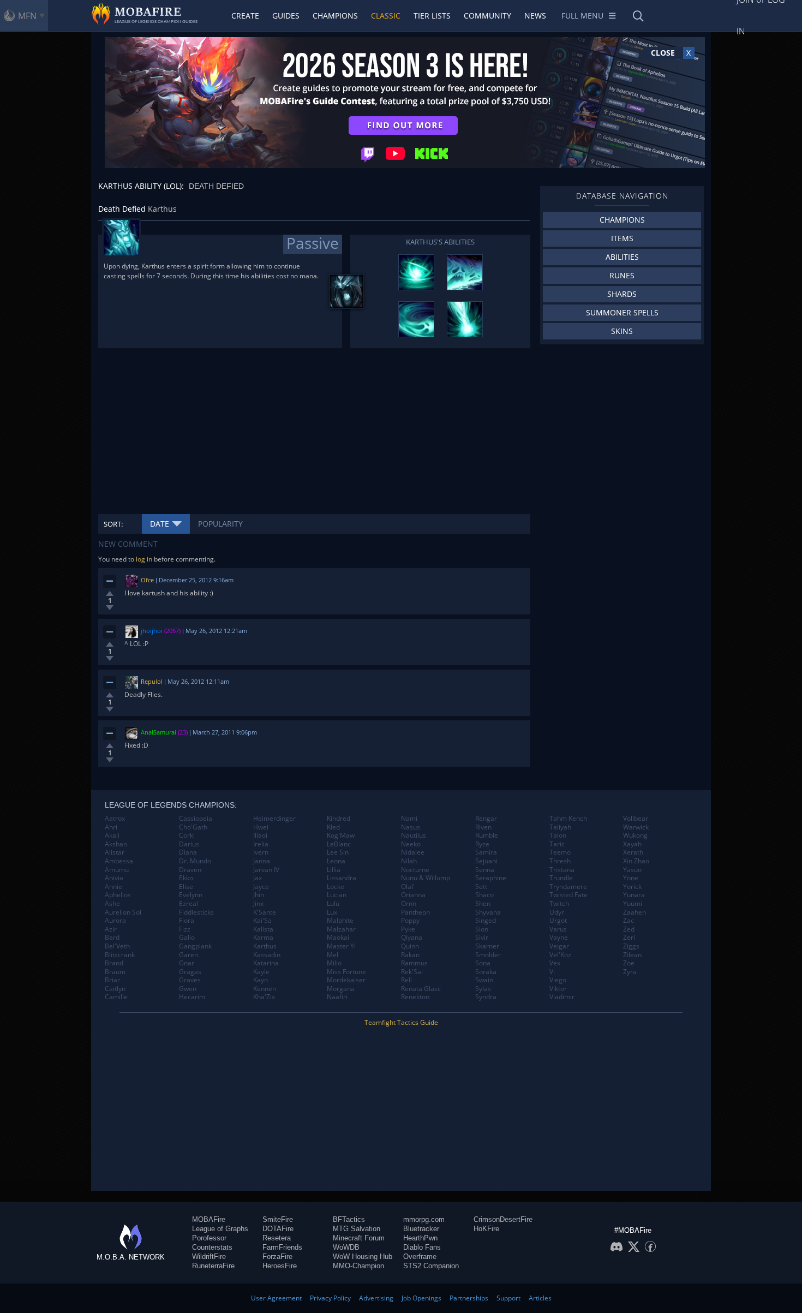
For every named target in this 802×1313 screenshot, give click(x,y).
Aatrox (115, 818)
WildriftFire (209, 1256)
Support (508, 1298)
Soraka (485, 972)
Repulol (152, 681)
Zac (628, 920)
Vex (554, 963)
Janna (261, 861)
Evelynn (190, 895)
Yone (630, 878)
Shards (622, 294)
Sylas (483, 988)
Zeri (629, 937)
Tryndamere (568, 886)
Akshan (116, 844)
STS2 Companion (431, 1266)
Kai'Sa (262, 920)
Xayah (632, 844)
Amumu (117, 870)
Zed (629, 929)
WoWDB (346, 1247)
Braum (115, 972)
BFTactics (349, 1219)
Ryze (482, 844)
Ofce (147, 580)
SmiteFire (277, 1219)
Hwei (260, 827)
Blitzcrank (120, 955)
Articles (540, 1298)
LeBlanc (339, 844)
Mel (332, 955)
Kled (333, 827)
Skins (622, 331)
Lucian (336, 895)
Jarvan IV (266, 870)
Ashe (112, 903)
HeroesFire (279, 1266)
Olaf (407, 886)
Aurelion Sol (123, 912)
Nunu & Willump (425, 878)
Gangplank (195, 946)
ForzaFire (277, 1256)
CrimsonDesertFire (503, 1219)
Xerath (633, 852)
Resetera (276, 1238)
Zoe (629, 963)
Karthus (265, 946)
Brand (114, 963)
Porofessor (209, 1238)
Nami (409, 818)
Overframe (419, 1256)
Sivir (481, 937)
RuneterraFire (213, 1266)
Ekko (186, 878)
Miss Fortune (346, 972)
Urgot (558, 920)
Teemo (560, 852)
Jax (257, 878)
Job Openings (421, 1298)
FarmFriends (282, 1247)
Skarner (487, 946)
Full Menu (582, 15)
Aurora (115, 920)
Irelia (260, 844)
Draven (190, 870)
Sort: (113, 524)
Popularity (220, 523)
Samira (486, 852)
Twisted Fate (568, 895)
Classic (385, 15)
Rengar (486, 818)
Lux (332, 912)
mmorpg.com (424, 1219)
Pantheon (415, 912)
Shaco (484, 895)
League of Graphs (220, 1229)
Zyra (630, 972)
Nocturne (415, 870)
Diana (188, 852)
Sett (481, 886)
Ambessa (119, 861)
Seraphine (490, 878)
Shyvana (488, 912)
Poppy (410, 920)
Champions (335, 15)
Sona (482, 963)
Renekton (415, 997)
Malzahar (341, 929)
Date (159, 523)
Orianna (413, 895)
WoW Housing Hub (362, 1256)
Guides (286, 15)
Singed (485, 920)
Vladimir (561, 997)
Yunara (634, 895)
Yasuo (632, 870)
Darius (189, 844)
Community (487, 15)
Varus (558, 929)
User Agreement (276, 1298)
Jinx (258, 903)
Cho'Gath (193, 827)
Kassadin (266, 955)
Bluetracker (421, 1229)
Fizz (184, 929)
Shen (482, 903)
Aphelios (118, 895)
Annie (113, 886)
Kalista (263, 929)
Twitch (559, 903)
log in (144, 559)
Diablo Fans (422, 1247)
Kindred (338, 818)
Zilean (632, 955)
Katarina (266, 963)
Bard (112, 937)
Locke (335, 886)
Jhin (258, 895)
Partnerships (469, 1298)
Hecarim (192, 997)
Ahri (111, 827)
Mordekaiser (346, 980)
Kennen (264, 988)
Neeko (411, 844)
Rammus (414, 963)
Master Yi (341, 946)
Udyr (556, 912)
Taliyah (560, 827)
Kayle (261, 972)
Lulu (333, 903)
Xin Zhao (636, 861)
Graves (190, 980)
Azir (111, 929)
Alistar (114, 852)
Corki (187, 835)
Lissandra (341, 878)
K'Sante (264, 912)
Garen (188, 955)
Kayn (260, 980)
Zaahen (634, 912)
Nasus (410, 827)
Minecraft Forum (359, 1238)
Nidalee (412, 852)
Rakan (410, 955)
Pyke (408, 929)
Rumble (486, 835)
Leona (336, 861)
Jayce (261, 886)
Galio (187, 937)
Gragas (190, 972)
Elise (186, 886)
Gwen (187, 988)
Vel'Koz (560, 955)
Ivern (260, 852)
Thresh (560, 861)
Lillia (333, 870)
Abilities (622, 257)
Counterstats (212, 1247)
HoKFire (486, 1229)
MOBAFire (208, 1219)
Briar (112, 980)
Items (622, 238)
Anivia (114, 878)
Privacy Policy (330, 1298)
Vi (552, 972)
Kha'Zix (264, 997)
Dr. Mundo (195, 861)
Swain (484, 980)
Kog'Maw (341, 835)
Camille (116, 997)
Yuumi (632, 903)
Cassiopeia (195, 818)
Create (245, 15)
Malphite (340, 920)
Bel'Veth (117, 946)
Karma (263, 937)
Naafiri (337, 997)
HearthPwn (420, 1238)
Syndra (485, 997)
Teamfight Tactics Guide (401, 1022)
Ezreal (188, 903)
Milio (334, 963)
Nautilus (413, 835)
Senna (484, 870)
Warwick (636, 827)
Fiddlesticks (196, 912)
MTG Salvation (356, 1229)
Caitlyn (115, 988)
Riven (483, 827)
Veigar (559, 946)
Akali (112, 835)
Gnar (186, 963)
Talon (557, 835)
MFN (27, 16)
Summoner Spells (622, 312)
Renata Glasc (421, 988)
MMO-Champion (358, 1266)
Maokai (338, 937)
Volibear (635, 818)
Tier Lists (432, 15)
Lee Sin (338, 852)
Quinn (410, 946)
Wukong (635, 835)
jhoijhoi (152, 630)
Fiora (186, 920)
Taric (557, 844)
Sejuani (486, 861)
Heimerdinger (274, 818)
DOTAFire (278, 1229)
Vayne (558, 937)
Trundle (561, 878)
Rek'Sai (412, 972)
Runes (622, 275)
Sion (481, 929)
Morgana (341, 988)
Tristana (561, 870)
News (535, 15)
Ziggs (631, 946)
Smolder (488, 955)
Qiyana (411, 937)
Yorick (632, 886)
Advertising (376, 1298)
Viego (557, 980)
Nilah (409, 861)
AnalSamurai (158, 732)
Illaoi (260, 835)
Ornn (408, 903)
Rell (406, 980)
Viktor (558, 988)
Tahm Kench (568, 818)
